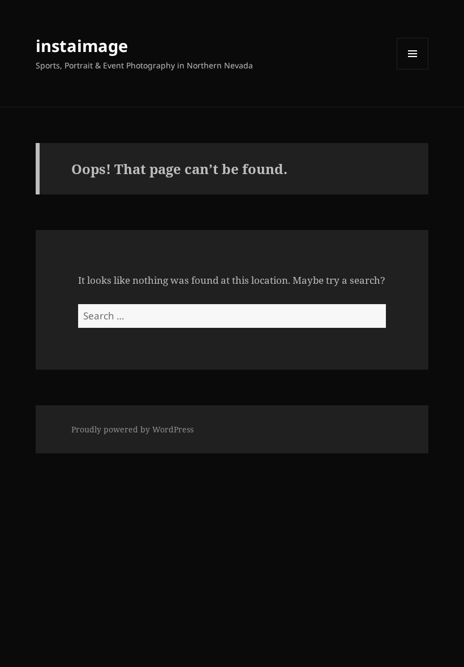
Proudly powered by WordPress (132, 429)
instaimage (82, 45)
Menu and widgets (412, 69)
